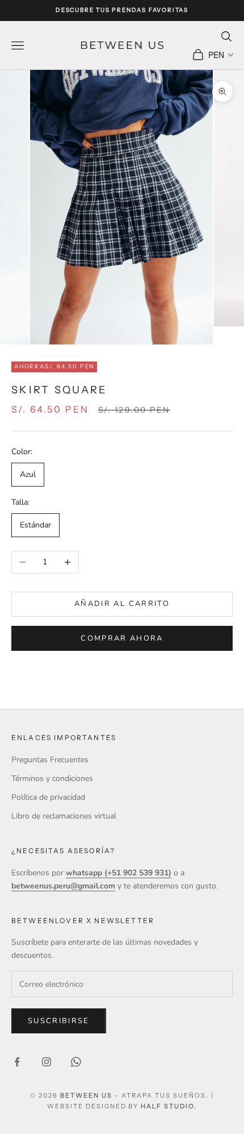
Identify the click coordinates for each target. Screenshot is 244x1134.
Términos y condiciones (52, 778)
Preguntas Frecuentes (50, 759)
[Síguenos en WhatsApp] (76, 1061)
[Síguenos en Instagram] (46, 1061)
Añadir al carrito (122, 604)
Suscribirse (59, 1021)
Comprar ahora (122, 638)
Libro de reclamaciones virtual (63, 816)
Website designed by (122, 1106)
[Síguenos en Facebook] (17, 1061)
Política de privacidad (48, 797)
